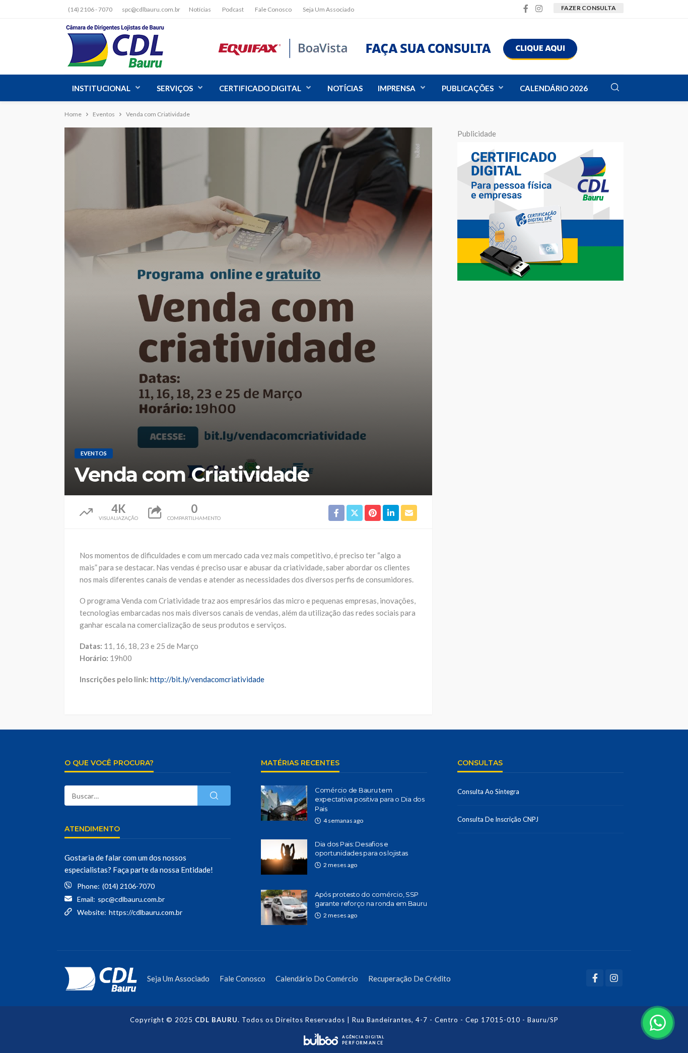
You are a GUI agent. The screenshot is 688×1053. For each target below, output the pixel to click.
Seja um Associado (328, 9)
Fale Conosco (273, 9)
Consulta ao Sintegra (488, 791)
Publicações (468, 88)
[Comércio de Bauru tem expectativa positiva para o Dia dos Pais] (284, 803)
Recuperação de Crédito (409, 978)
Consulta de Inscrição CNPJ (497, 819)
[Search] (615, 88)
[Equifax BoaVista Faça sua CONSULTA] (398, 46)
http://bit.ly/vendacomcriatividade (207, 679)
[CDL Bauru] (100, 978)
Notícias (200, 9)
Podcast (233, 9)
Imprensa (397, 88)
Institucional (101, 88)
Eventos (94, 453)
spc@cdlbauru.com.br (131, 899)
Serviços (175, 88)
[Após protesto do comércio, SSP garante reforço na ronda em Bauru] (284, 907)
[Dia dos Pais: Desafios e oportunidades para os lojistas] (284, 857)
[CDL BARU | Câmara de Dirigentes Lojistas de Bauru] (114, 46)
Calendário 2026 (554, 88)
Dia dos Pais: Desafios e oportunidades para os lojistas (361, 848)
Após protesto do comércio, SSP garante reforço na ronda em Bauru (371, 898)
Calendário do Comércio (317, 978)
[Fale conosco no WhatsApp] (658, 1023)
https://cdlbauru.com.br (145, 912)
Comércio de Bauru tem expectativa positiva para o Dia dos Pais (370, 799)
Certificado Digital (260, 88)
